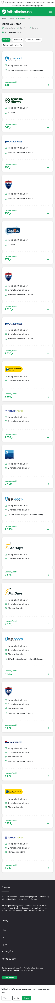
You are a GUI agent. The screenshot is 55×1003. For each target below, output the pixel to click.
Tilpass (6, 998)
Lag (3, 937)
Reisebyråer (7, 951)
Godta (26, 998)
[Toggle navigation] (50, 12)
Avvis (16, 998)
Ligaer (5, 944)
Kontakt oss (9, 977)
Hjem (4, 930)
